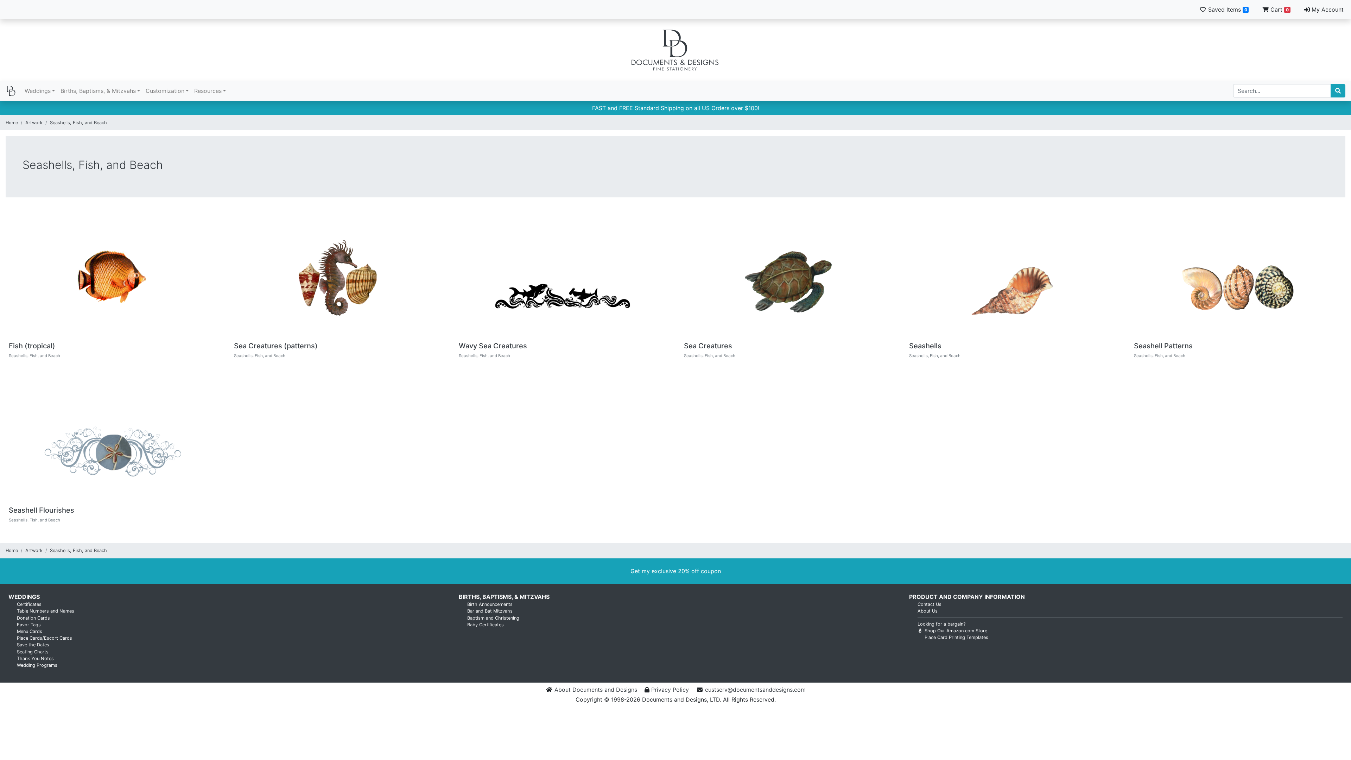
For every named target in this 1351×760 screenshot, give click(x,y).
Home (12, 122)
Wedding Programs (37, 665)
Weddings (38, 90)
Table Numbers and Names (45, 611)
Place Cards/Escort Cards (44, 638)
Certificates (29, 604)
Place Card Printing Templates (956, 637)
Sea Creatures (708, 346)
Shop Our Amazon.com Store (955, 630)
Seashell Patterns (1163, 346)
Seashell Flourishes (41, 510)
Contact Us (929, 604)
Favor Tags (29, 624)
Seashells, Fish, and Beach (78, 122)
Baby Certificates (485, 624)
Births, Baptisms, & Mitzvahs (98, 90)
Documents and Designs (675, 49)
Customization (165, 90)
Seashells (925, 346)
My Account (1327, 9)
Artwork (34, 122)
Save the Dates (33, 644)
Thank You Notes (35, 658)
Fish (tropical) (32, 346)
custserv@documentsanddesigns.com (755, 689)
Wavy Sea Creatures (493, 346)
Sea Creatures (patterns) (276, 346)
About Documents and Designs (595, 689)
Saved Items (1226, 9)
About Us (928, 611)
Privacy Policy (670, 689)
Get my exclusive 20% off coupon (675, 571)
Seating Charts (33, 651)
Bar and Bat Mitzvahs (490, 611)
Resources (208, 90)
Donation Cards (33, 618)
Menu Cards (29, 631)
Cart (1279, 9)
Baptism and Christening (493, 618)
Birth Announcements (490, 604)
